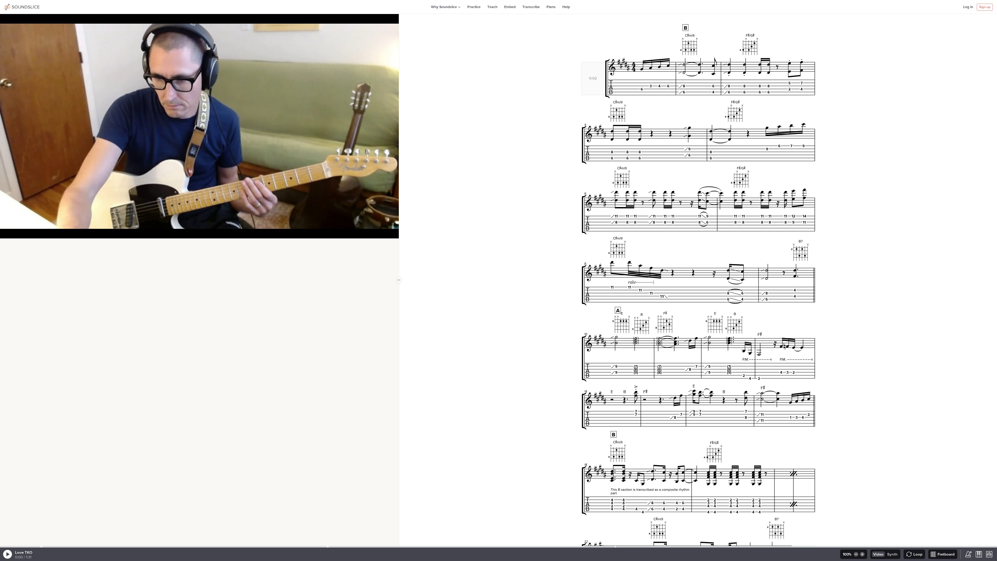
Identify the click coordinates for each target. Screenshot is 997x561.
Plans (551, 7)
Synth (892, 554)
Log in (968, 7)
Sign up (985, 7)
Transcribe (531, 7)
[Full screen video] (22, 243)
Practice (474, 7)
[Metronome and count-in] (968, 554)
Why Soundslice (444, 7)
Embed (510, 7)
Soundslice (14, 6)
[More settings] (989, 554)
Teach (492, 7)
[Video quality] (39, 243)
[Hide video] (30, 243)
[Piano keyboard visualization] (978, 554)
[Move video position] (5, 243)
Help (566, 7)
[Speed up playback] (862, 554)
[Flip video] (14, 243)
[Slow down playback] (855, 554)
